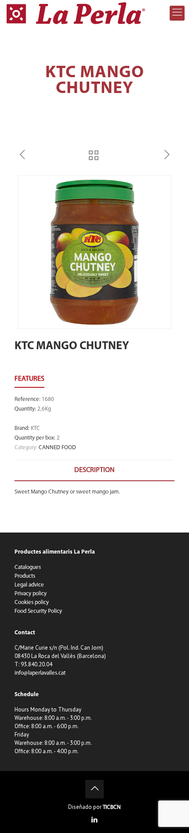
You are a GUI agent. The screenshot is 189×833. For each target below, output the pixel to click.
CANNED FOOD (57, 447)
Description (94, 470)
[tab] (94, 470)
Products (25, 576)
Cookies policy (32, 602)
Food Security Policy (38, 611)
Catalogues (28, 567)
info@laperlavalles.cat (40, 673)
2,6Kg (44, 409)
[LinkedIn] (94, 820)
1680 (48, 399)
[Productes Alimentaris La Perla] (76, 13)
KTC (35, 428)
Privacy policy (31, 594)
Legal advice (29, 585)
